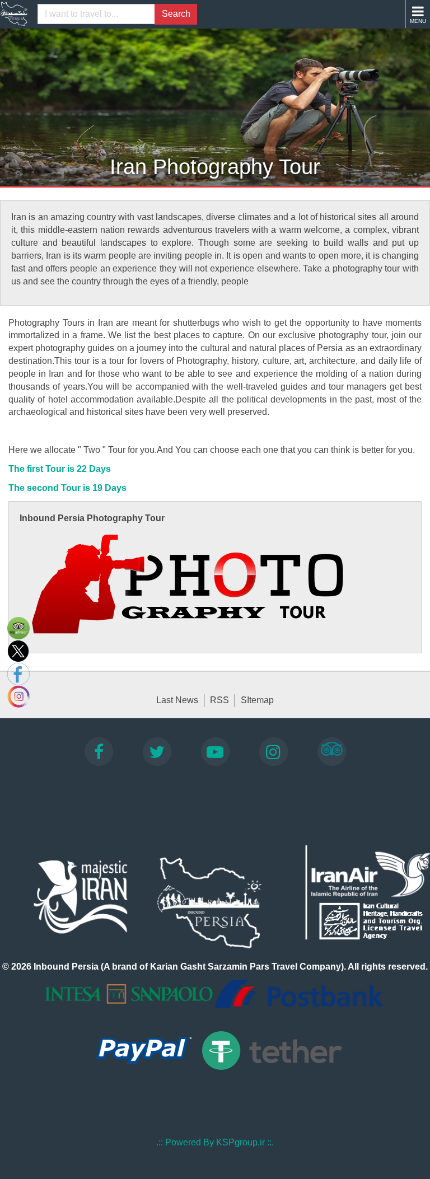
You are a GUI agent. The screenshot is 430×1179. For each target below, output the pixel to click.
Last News (177, 700)
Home (14, 14)
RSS (219, 700)
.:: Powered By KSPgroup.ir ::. (215, 1142)
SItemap (257, 700)
